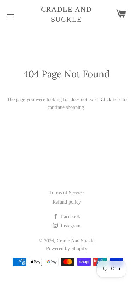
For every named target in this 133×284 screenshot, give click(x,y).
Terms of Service (66, 192)
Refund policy (66, 202)
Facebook (70, 216)
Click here (111, 99)
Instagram (70, 225)
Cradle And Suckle (66, 14)
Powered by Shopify (66, 248)
